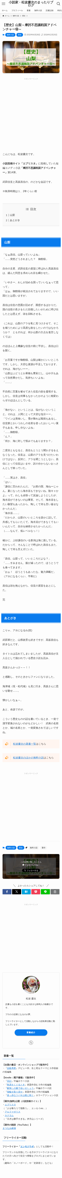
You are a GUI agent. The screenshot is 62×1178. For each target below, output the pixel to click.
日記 (9, 1081)
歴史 (19, 35)
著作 (43, 848)
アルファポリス (12, 1111)
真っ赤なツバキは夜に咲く (20, 1095)
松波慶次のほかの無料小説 (28, 757)
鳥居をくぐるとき (16, 1084)
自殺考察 (11, 1068)
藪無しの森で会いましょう (20, 1088)
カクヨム (9, 1115)
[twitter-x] (31, 1043)
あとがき (15, 220)
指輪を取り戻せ (15, 1092)
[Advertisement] (31, 111)
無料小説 (10, 35)
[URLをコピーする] (55, 891)
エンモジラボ (27, 1146)
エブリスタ (10, 1104)
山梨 (12, 215)
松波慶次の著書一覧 (24, 743)
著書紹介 (31, 1032)
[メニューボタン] (3, 4)
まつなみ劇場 (9, 1128)
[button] (7, 891)
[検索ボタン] (58, 4)
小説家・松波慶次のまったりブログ (31, 4)
